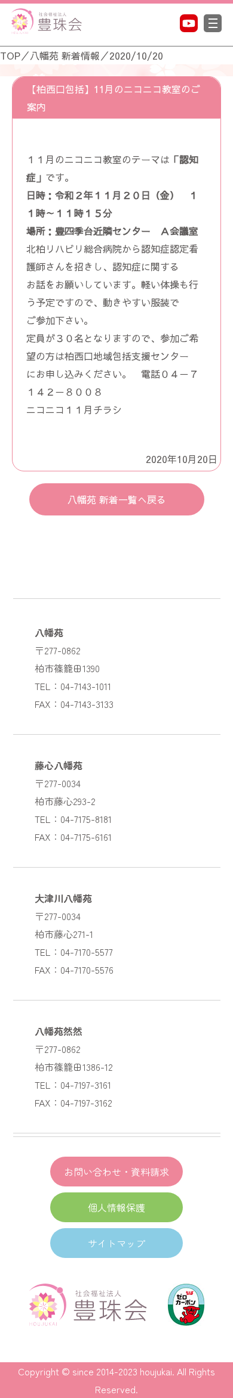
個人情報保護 (116, 1207)
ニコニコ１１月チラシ (74, 409)
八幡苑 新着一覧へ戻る (117, 499)
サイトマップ (116, 1243)
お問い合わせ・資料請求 (116, 1171)
